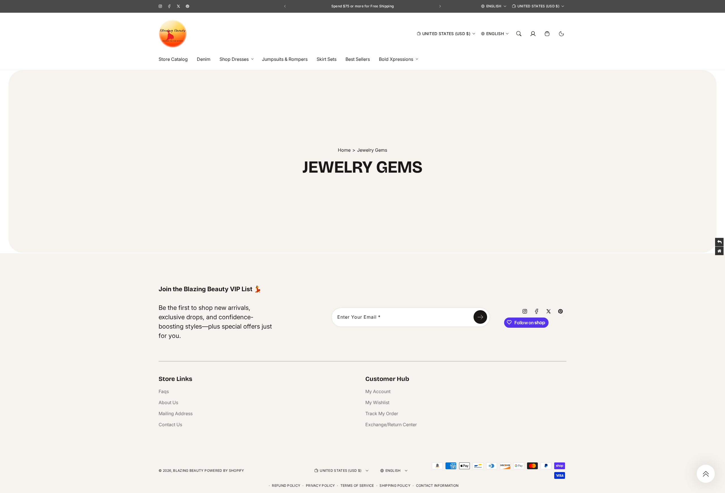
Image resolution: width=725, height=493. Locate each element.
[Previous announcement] (285, 6)
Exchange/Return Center (391, 424)
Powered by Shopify (224, 470)
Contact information (437, 485)
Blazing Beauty (188, 470)
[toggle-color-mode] (561, 33)
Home (344, 150)
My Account (378, 391)
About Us (168, 402)
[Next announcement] (440, 6)
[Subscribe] (480, 317)
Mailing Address (176, 413)
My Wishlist (377, 402)
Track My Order (381, 413)
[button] (235, 59)
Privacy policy (320, 485)
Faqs (164, 391)
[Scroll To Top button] (706, 474)
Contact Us (170, 424)
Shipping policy (394, 485)
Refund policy (286, 485)
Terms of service (357, 485)
